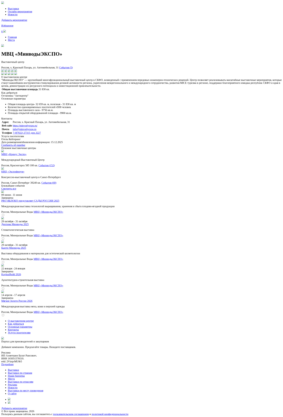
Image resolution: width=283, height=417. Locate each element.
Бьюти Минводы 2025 (13, 247)
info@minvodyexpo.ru (24, 129)
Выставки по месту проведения (25, 390)
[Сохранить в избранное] (3, 215)
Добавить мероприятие (14, 20)
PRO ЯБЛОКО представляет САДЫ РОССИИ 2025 (30, 200)
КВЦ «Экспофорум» (12, 171)
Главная (12, 37)
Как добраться (16, 323)
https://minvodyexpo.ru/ (25, 125)
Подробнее (7, 364)
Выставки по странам (20, 373)
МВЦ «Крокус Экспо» (14, 154)
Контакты (13, 329)
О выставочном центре (21, 320)
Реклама (12, 384)
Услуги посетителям (19, 332)
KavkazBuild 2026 (11, 274)
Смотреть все (8, 188)
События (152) (46, 165)
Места (11, 40)
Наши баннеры (16, 375)
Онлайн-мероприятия (20, 11)
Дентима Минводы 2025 (15, 224)
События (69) (48, 182)
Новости (13, 14)
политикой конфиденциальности (110, 414)
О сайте (12, 393)
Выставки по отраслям (20, 381)
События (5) (66, 67)
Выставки (13, 8)
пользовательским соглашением (71, 414)
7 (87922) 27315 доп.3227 (27, 132)
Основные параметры (20, 326)
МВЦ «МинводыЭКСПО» (48, 211)
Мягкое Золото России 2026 (16, 300)
